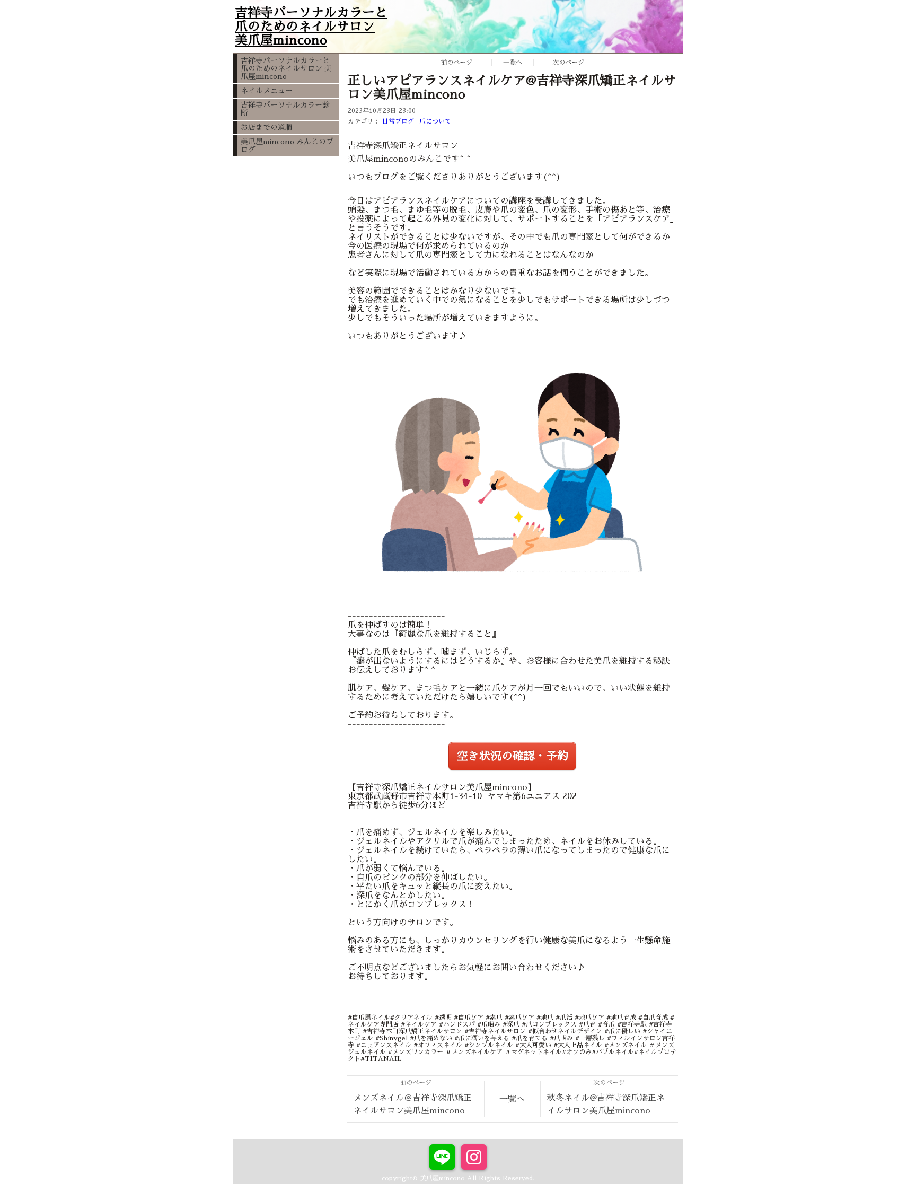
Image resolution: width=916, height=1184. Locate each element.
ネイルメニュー (267, 90)
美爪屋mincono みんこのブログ (287, 145)
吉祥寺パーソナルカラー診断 (285, 109)
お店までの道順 (267, 127)
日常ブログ (398, 121)
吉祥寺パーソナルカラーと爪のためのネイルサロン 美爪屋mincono (286, 68)
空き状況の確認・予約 (512, 756)
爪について (435, 121)
